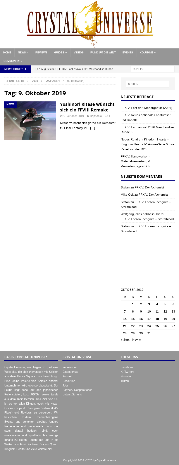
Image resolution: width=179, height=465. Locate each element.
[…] (92, 128)
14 (125, 319)
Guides (59, 52)
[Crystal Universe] (89, 46)
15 (133, 319)
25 (157, 326)
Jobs (65, 385)
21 (125, 326)
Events (127, 52)
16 (141, 319)
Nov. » (136, 339)
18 (157, 319)
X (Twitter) (127, 371)
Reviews (41, 52)
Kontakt (67, 376)
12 (165, 311)
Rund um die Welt (103, 52)
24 (149, 326)
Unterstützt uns (72, 394)
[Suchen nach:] (153, 69)
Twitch (125, 381)
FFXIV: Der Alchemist (149, 187)
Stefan (125, 187)
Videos (79, 52)
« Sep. (125, 339)
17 (149, 319)
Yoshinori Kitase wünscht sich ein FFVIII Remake (87, 107)
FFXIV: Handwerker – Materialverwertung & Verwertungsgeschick (135, 161)
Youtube (126, 376)
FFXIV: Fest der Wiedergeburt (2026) (146, 107)
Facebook (127, 367)
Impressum (69, 367)
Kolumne (146, 52)
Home (7, 52)
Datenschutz (70, 371)
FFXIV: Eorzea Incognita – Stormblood (147, 219)
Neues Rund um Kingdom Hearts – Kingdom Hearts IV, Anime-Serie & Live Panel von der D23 (147, 144)
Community (11, 61)
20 (173, 319)
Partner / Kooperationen (77, 389)
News (22, 52)
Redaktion (68, 381)
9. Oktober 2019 (74, 116)
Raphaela (96, 116)
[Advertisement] (148, 261)
